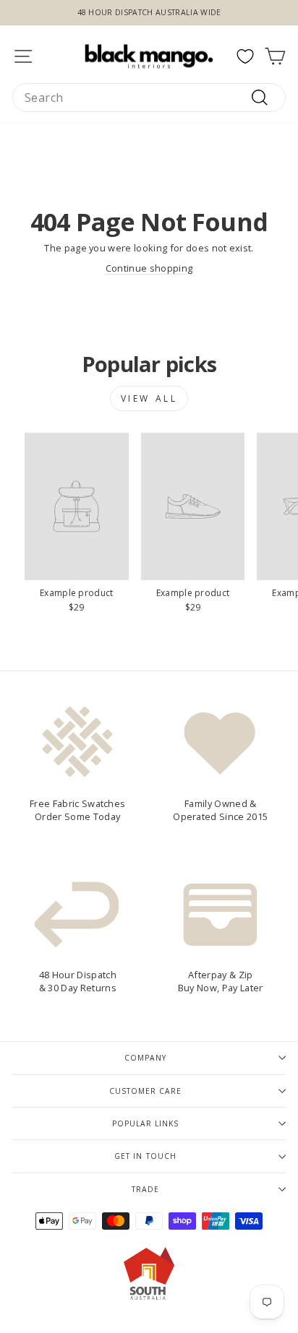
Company (145, 1058)
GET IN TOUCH (145, 1156)
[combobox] (149, 97)
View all (149, 398)
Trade (145, 1189)
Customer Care (145, 1091)
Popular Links (145, 1123)
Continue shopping (149, 268)
